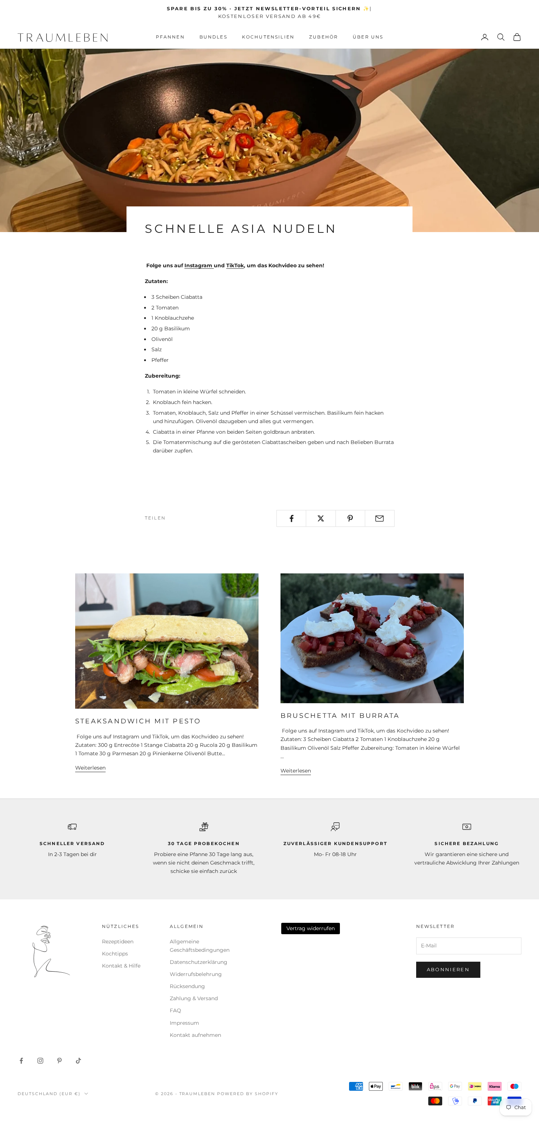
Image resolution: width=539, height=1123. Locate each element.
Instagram (199, 265)
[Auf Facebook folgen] (21, 1060)
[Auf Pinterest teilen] (350, 518)
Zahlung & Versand (194, 998)
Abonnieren (448, 969)
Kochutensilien (268, 37)
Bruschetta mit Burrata (340, 716)
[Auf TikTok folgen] (78, 1060)
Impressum (184, 1023)
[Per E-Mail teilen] (379, 518)
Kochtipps (115, 953)
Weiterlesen (90, 767)
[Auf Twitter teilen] (320, 518)
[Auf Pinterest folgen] (59, 1060)
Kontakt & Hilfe (121, 965)
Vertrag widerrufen (310, 928)
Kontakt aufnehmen (195, 1035)
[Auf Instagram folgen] (40, 1060)
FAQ (175, 1010)
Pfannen (170, 37)
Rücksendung (187, 986)
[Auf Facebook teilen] (291, 518)
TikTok (235, 265)
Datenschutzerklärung (198, 962)
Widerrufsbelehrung (196, 974)
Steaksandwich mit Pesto (138, 721)
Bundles (213, 37)
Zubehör (323, 37)
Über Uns (368, 37)
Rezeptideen (117, 941)
